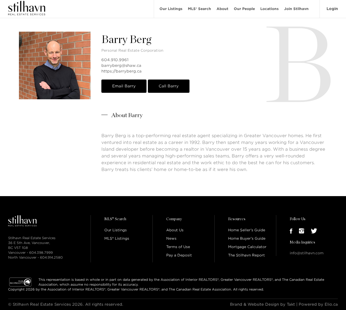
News (171, 238)
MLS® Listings (116, 238)
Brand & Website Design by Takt (262, 304)
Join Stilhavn (296, 9)
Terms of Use (178, 247)
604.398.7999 (41, 252)
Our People (244, 9)
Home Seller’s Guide (246, 230)
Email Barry (124, 86)
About (222, 9)
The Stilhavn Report (246, 255)
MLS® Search (199, 9)
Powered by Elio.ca (318, 304)
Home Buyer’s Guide (246, 238)
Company (174, 219)
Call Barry (169, 86)
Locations (269, 9)
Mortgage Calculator (247, 247)
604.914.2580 (51, 257)
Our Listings (170, 9)
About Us (175, 230)
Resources (236, 219)
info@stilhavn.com (307, 253)
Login (332, 8)
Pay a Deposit (179, 255)
